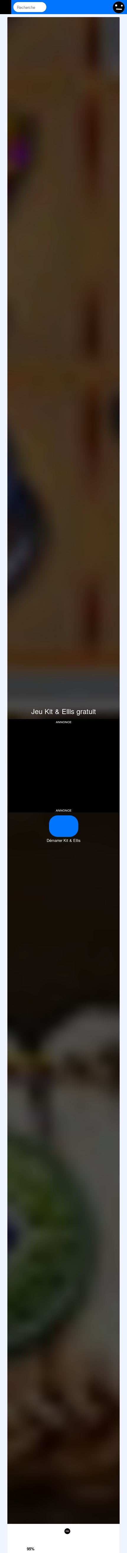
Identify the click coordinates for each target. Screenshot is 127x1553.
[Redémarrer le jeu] (15, 1530)
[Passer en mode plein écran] (112, 1530)
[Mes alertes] (104, 7)
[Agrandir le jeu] (96, 1530)
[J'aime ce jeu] (31, 1541)
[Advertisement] (63, 765)
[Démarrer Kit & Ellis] (63, 826)
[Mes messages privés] (93, 7)
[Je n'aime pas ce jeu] (31, 1531)
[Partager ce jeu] (79, 1530)
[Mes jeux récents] (82, 7)
